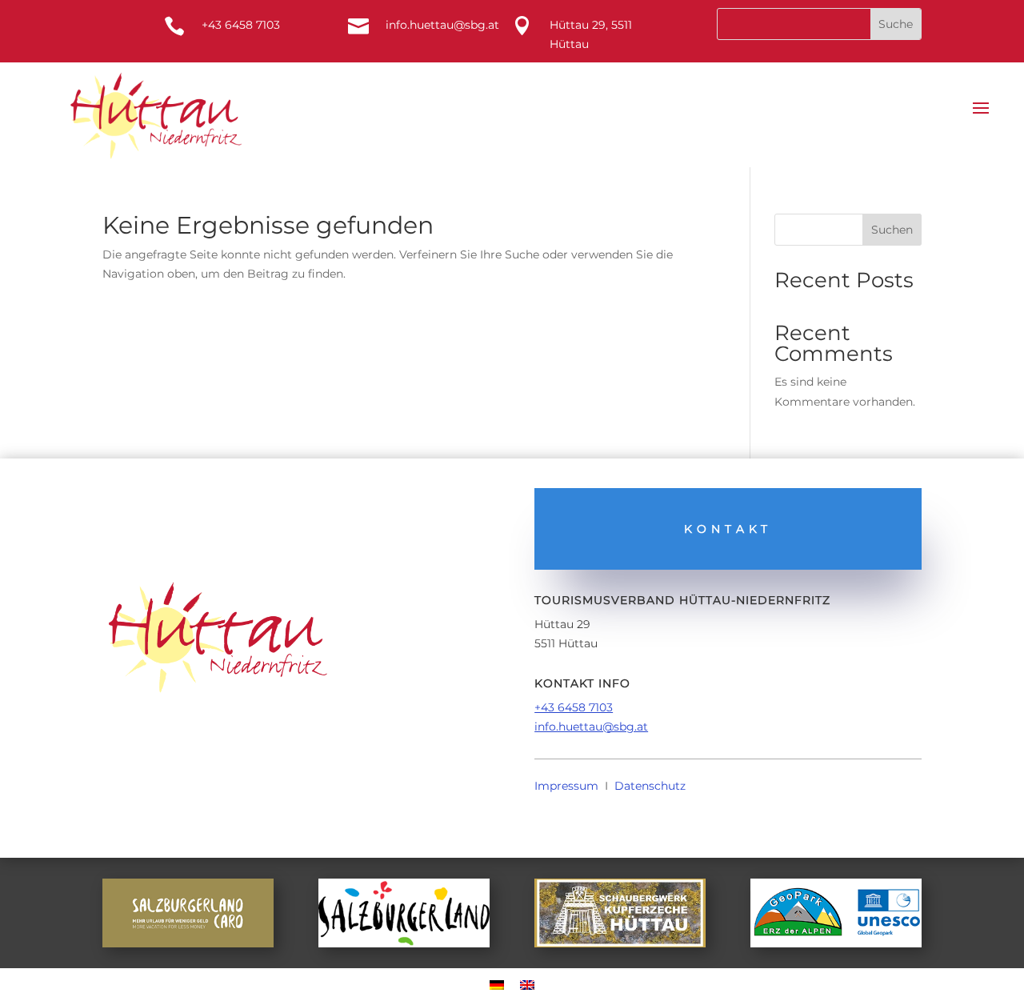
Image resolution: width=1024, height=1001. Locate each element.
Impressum (566, 786)
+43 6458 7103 (573, 707)
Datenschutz (650, 786)
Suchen (892, 229)
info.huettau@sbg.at (591, 726)
